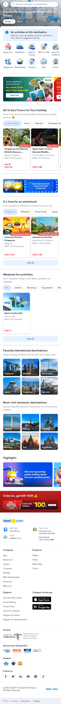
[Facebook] (5, 676)
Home (5, 701)
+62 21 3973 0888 (46, 539)
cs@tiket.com (15, 538)
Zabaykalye (25, 701)
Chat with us (14, 531)
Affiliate (6, 573)
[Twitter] (13, 676)
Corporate (7, 568)
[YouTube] (28, 676)
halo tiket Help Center (12, 598)
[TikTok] (43, 676)
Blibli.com (7, 586)
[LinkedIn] (20, 676)
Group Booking (9, 602)
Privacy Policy (9, 606)
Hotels (35, 560)
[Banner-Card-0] (30, 186)
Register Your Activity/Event (15, 619)
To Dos (35, 568)
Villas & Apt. (37, 564)
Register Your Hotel (11, 615)
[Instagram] (35, 676)
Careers (6, 564)
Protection (7, 581)
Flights (35, 555)
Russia (14, 701)
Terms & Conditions (11, 611)
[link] (30, 263)
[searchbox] (35, 4)
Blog (5, 555)
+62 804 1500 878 (46, 533)
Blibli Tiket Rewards (11, 577)
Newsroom (8, 560)
